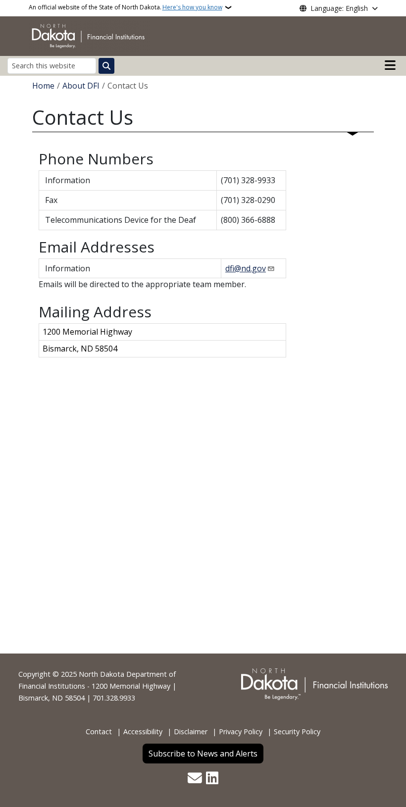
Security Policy (297, 731)
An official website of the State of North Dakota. (125, 7)
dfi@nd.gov (245, 268)
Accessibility (142, 731)
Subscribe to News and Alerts (203, 753)
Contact (99, 731)
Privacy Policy (240, 731)
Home (43, 85)
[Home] (90, 35)
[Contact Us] (195, 779)
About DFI (81, 85)
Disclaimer (190, 731)
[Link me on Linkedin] (212, 779)
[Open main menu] (390, 65)
